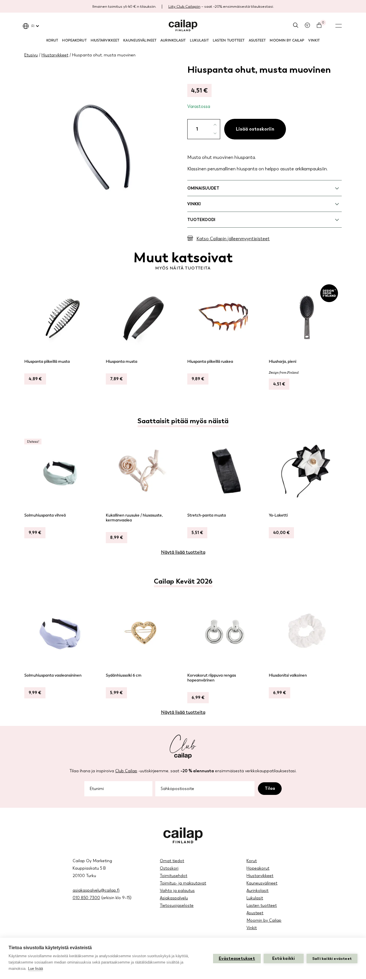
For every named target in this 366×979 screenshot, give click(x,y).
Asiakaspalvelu (174, 898)
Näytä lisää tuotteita (183, 552)
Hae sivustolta (295, 25)
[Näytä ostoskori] (319, 25)
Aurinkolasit (173, 40)
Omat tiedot (172, 860)
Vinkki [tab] (194, 204)
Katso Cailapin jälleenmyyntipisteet (233, 238)
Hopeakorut (74, 40)
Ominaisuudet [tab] (203, 188)
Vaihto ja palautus (177, 890)
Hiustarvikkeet (105, 40)
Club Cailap (126, 771)
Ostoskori (169, 868)
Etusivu (31, 55)
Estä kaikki (283, 958)
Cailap (183, 25)
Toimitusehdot (173, 875)
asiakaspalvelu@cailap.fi (96, 890)
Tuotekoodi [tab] (201, 219)
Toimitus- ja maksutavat (183, 883)
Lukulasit (199, 40)
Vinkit (314, 40)
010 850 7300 (86, 897)
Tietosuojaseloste (177, 905)
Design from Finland (284, 372)
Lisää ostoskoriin (255, 129)
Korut (52, 40)
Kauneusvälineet (139, 40)
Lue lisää (35, 968)
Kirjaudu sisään (307, 25)
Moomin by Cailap (287, 40)
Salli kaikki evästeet (332, 958)
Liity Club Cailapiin (184, 6)
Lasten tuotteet (229, 40)
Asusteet (257, 40)
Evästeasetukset (237, 958)
